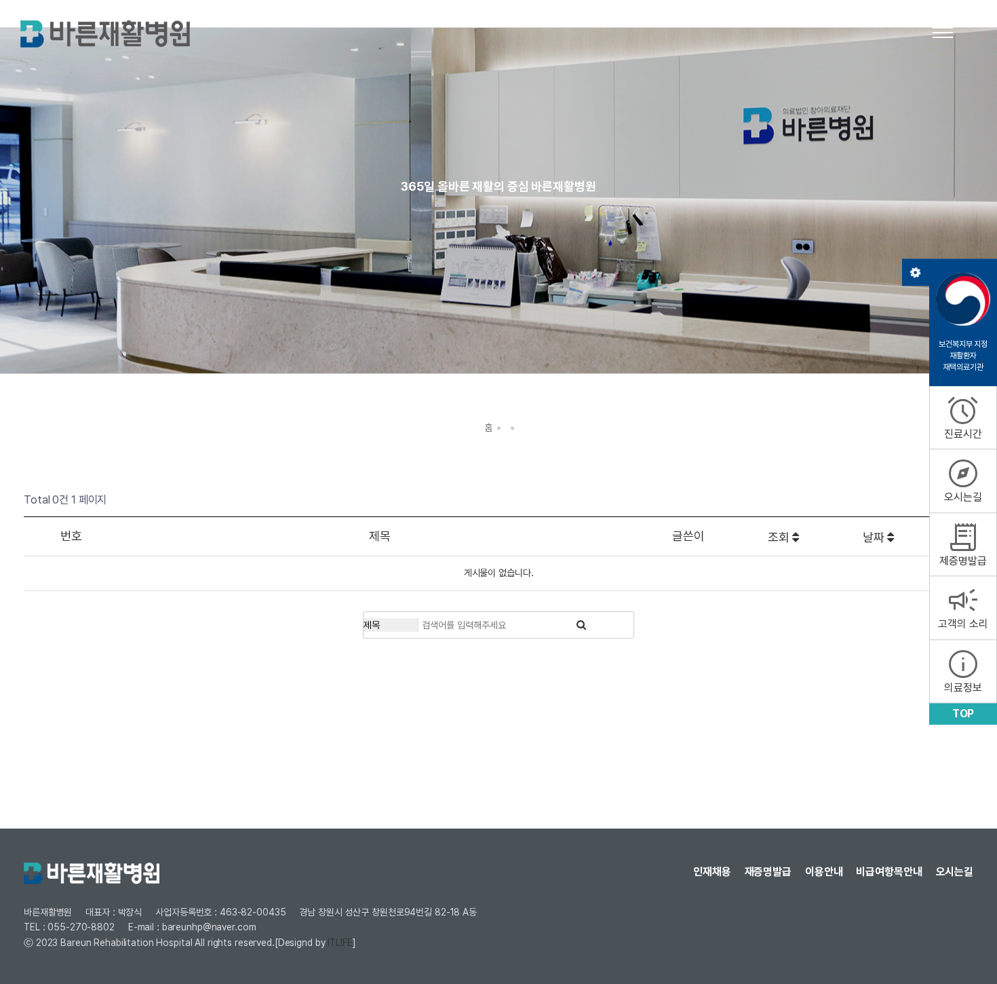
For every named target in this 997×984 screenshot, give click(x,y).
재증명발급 (768, 871)
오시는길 (963, 480)
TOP (963, 713)
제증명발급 (962, 543)
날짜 (875, 537)
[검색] (581, 625)
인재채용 (712, 871)
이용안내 (824, 871)
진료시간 (963, 416)
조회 (780, 537)
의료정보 (963, 670)
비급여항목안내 (889, 871)
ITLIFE (340, 942)
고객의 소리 (963, 607)
